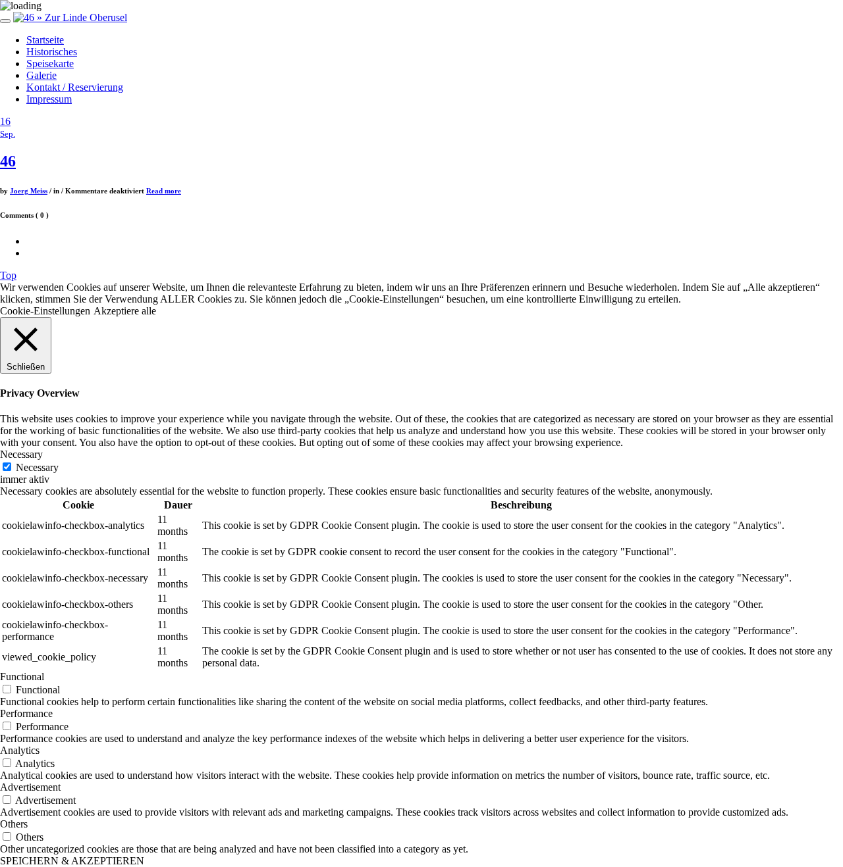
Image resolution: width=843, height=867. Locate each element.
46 (8, 161)
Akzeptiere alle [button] (125, 310)
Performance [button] (26, 713)
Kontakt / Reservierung (74, 87)
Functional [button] (22, 676)
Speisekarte (50, 63)
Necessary (37, 467)
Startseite (45, 39)
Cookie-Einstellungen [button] (45, 310)
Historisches (51, 51)
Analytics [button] (20, 750)
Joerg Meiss (28, 191)
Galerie (41, 75)
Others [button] (14, 824)
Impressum (49, 99)
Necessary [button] (21, 454)
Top (8, 275)
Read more (163, 191)
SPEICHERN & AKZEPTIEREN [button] (72, 860)
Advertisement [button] (30, 787)
